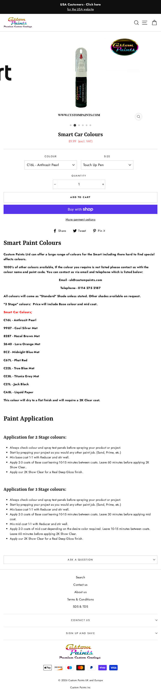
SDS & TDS (80, 606)
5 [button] (87, 125)
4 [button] (83, 125)
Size (107, 156)
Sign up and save (80, 633)
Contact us (80, 585)
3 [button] (79, 125)
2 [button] (75, 125)
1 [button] (71, 125)
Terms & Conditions (80, 599)
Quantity (78, 175)
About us (80, 592)
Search (80, 577)
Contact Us (80, 620)
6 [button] (91, 125)
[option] (80, 7)
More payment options (80, 219)
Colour (51, 156)
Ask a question (80, 559)
